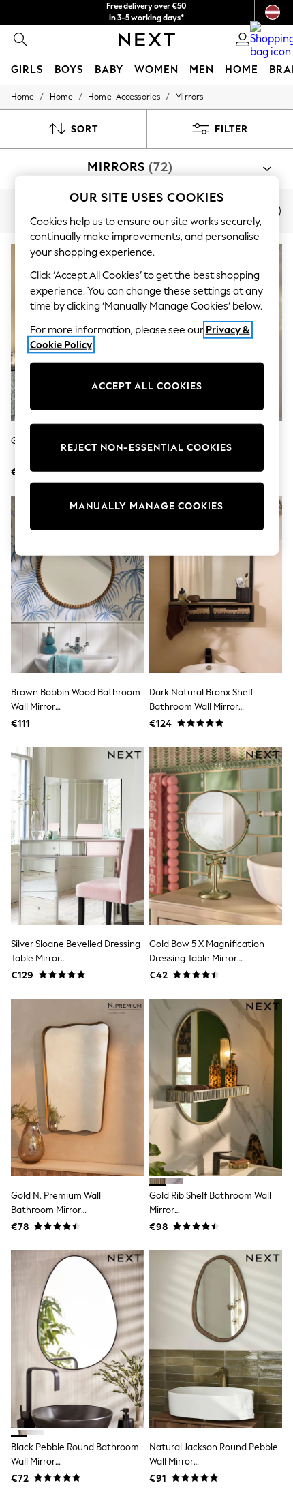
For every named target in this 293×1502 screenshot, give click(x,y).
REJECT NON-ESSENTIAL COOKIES (146, 447)
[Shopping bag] (273, 40)
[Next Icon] (147, 39)
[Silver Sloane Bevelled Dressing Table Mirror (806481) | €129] (77, 836)
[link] (20, 40)
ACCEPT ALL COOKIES (146, 386)
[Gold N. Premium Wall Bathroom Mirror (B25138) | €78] (77, 1087)
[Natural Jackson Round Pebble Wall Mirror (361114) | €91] (215, 1339)
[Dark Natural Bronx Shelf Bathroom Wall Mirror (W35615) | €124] (215, 584)
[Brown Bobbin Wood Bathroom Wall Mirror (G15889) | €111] (77, 584)
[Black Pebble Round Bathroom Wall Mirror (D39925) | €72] (77, 1339)
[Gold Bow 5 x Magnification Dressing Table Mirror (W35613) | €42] (215, 836)
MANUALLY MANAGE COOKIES (146, 506)
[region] (147, 365)
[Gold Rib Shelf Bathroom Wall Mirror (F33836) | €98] (215, 1087)
